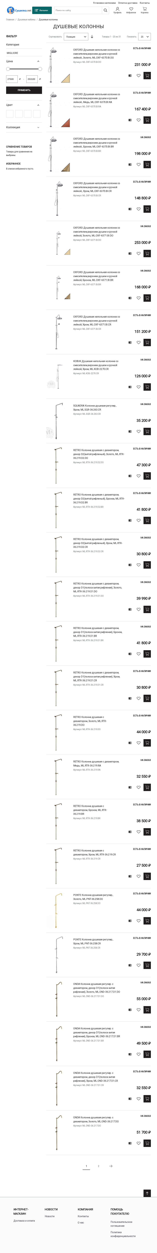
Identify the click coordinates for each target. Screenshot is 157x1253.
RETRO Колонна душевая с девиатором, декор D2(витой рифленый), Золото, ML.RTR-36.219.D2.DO (98, 454)
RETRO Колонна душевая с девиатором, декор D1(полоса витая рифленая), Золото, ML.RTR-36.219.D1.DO (97, 587)
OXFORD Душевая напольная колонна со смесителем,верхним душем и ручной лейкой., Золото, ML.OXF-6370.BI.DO (96, 53)
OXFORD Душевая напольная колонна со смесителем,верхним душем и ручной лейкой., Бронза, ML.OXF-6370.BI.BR (96, 142)
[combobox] (81, 10)
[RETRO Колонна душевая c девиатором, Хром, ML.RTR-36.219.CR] (58, 865)
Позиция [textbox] (70, 37)
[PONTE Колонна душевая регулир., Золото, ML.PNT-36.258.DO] (58, 910)
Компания (85, 1209)
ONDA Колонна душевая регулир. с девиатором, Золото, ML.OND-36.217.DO (96, 1119)
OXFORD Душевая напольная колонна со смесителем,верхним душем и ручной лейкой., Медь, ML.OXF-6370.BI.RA (96, 98)
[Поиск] (105, 10)
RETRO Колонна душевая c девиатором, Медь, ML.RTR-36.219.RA (96, 763)
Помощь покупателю (120, 1211)
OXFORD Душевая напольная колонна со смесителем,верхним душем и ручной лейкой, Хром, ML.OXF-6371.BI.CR (96, 320)
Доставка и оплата (24, 1220)
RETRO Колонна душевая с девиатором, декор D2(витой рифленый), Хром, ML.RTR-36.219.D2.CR (98, 543)
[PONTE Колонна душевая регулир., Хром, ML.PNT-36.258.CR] (58, 954)
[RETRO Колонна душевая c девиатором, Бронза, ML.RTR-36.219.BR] (58, 821)
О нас (81, 1222)
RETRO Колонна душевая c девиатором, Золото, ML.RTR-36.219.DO (90, 721)
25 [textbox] (142, 37)
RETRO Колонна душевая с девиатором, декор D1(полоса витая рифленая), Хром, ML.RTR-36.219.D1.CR (96, 676)
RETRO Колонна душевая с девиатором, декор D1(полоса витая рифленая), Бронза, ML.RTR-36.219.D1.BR (97, 632)
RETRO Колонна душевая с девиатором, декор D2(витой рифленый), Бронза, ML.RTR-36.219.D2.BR (99, 498)
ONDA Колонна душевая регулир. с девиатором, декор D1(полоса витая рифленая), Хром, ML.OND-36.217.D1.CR (95, 1077)
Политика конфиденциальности (123, 1234)
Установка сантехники (104, 3)
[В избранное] (138, 75)
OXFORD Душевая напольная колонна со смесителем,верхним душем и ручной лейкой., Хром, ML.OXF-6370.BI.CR (96, 187)
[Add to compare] (130, 75)
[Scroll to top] (147, 1193)
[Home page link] (19, 10)
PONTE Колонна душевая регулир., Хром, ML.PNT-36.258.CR (93, 941)
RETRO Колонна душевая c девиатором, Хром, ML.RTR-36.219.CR (94, 852)
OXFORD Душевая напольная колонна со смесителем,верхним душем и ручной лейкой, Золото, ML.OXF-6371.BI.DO (96, 231)
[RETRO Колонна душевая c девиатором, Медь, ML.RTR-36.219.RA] (58, 776)
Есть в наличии (142, 48)
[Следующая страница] (111, 1166)
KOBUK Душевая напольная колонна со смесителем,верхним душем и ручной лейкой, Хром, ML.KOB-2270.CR (95, 365)
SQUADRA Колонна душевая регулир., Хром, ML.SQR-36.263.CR (94, 407)
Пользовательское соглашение (121, 1224)
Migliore (12, 53)
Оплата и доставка (127, 3)
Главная (10, 19)
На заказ (146, 137)
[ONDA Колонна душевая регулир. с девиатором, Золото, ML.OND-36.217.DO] (58, 1132)
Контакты (145, 3)
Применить (24, 90)
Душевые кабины (26, 19)
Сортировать (55, 36)
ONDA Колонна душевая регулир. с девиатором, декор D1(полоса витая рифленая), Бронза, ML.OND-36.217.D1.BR (96, 1032)
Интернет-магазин (21, 1211)
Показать (131, 36)
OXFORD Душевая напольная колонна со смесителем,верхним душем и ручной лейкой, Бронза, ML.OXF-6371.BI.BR (96, 276)
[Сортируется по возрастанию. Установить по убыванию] (92, 36)
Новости (51, 1209)
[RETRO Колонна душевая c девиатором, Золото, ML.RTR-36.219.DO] (58, 732)
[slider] (8, 69)
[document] (24, 83)
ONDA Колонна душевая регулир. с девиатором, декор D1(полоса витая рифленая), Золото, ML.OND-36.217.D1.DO (96, 988)
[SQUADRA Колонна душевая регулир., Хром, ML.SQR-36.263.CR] (58, 421)
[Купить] (147, 75)
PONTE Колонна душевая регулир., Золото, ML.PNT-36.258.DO (93, 897)
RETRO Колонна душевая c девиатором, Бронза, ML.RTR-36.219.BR (90, 810)
